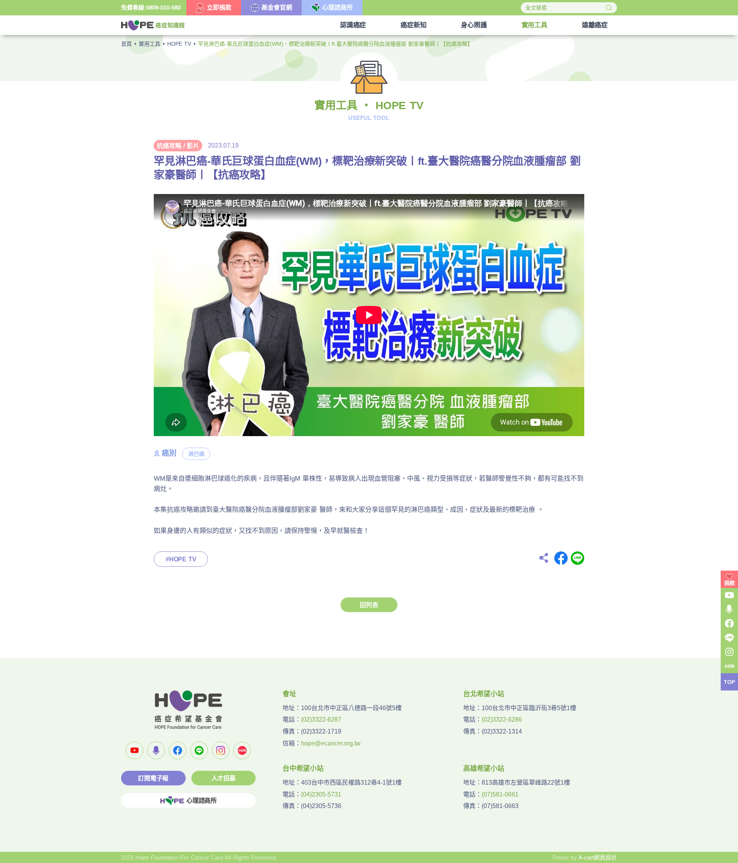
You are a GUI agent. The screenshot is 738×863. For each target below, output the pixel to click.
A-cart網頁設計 (597, 857)
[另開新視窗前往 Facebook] (177, 750)
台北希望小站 (483, 694)
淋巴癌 (196, 454)
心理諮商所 (201, 800)
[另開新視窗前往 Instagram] (220, 750)
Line (577, 558)
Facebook (561, 558)
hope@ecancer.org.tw (331, 743)
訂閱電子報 (153, 778)
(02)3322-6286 (502, 719)
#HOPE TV (181, 559)
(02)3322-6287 (321, 719)
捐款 (729, 583)
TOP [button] (729, 682)
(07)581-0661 (500, 794)
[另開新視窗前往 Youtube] (134, 750)
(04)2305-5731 (321, 794)
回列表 (369, 605)
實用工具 (149, 44)
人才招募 (223, 778)
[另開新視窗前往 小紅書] (242, 750)
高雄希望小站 (483, 768)
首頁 (126, 44)
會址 (289, 694)
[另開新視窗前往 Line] (199, 750)
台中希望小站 (303, 768)
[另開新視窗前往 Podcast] (156, 750)
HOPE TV (179, 44)
